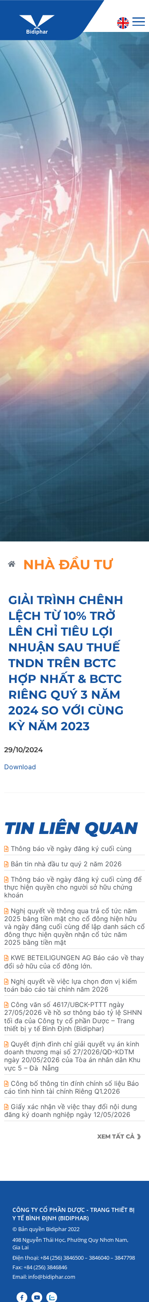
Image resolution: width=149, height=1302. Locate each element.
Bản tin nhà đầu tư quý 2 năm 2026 (66, 864)
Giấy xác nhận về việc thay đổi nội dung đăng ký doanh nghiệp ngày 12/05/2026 (70, 1110)
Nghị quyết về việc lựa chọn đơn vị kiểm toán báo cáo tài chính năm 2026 (70, 985)
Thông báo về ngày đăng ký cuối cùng (71, 848)
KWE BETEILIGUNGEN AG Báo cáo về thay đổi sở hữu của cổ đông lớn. (74, 961)
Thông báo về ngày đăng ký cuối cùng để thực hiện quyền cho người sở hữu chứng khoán (73, 887)
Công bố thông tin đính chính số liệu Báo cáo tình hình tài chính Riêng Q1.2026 (71, 1087)
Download (20, 767)
